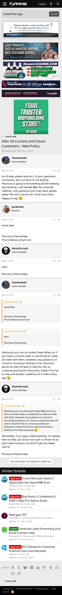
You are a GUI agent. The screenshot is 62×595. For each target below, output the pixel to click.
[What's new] (51, 4)
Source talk (29, 485)
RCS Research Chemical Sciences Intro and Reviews (32, 549)
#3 (59, 260)
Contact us (7, 588)
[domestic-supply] (30, 51)
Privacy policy (42, 588)
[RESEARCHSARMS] (30, 70)
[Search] (58, 4)
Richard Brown (16, 485)
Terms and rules (24, 588)
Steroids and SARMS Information (37, 517)
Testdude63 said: (12, 405)
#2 (59, 219)
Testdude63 (10, 150)
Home (5, 591)
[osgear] (31, 116)
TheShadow (14, 517)
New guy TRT (18, 515)
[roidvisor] (31, 84)
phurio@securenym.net (15, 443)
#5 (59, 399)
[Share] (54, 171)
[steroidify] (31, 93)
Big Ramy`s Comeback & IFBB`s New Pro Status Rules (32, 498)
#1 (59, 170)
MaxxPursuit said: (13, 331)
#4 (59, 295)
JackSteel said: (11, 301)
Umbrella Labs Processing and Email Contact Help (34, 531)
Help (53, 588)
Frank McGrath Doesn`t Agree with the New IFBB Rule (31, 480)
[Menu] (5, 4)
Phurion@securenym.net (16, 240)
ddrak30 (13, 554)
